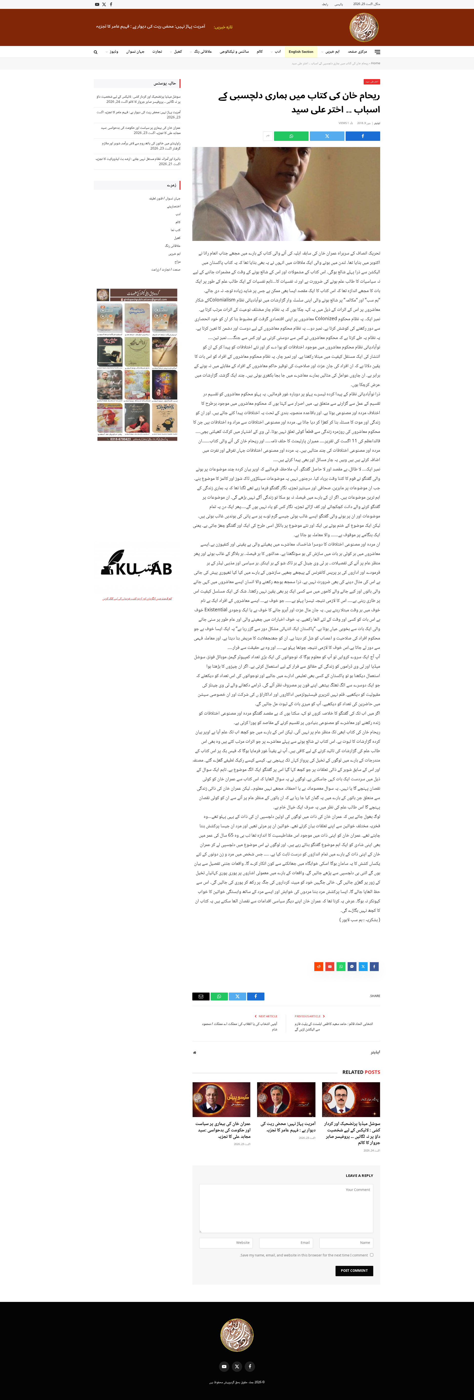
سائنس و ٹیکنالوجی (234, 51)
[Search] (96, 52)
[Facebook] (397, 265)
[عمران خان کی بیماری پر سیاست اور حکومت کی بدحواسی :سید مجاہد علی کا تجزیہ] (221, 1099)
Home (375, 63)
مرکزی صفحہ (357, 51)
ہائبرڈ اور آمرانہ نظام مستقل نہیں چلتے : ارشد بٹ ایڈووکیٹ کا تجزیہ (137, 159)
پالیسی (339, 4)
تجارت (157, 51)
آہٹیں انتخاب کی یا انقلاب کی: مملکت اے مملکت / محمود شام (239, 1027)
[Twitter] (397, 278)
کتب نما (175, 230)
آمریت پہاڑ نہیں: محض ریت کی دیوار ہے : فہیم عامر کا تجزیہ (287, 1127)
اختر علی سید (372, 82)
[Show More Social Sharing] (268, 136)
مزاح (177, 262)
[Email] (397, 303)
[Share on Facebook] (363, 136)
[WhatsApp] (397, 291)
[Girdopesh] (364, 27)
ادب (278, 51)
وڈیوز (114, 51)
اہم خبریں (332, 51)
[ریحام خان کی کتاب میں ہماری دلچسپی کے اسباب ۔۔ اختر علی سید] (286, 194)
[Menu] (377, 52)
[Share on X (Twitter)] (327, 136)
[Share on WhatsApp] (291, 136)
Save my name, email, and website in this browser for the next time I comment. (304, 1256)
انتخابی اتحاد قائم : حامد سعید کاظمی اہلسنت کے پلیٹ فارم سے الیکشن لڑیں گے (334, 1027)
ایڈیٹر (377, 123)
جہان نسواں (135, 51)
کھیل (178, 51)
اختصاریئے (173, 207)
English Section (301, 52)
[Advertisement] (137, 492)
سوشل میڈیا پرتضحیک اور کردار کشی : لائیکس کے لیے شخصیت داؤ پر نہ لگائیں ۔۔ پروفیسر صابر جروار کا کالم (352, 1133)
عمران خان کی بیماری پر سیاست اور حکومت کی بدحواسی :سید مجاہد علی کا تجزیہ (185, 26)
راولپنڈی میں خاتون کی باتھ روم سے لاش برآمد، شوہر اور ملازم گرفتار (141, 146)
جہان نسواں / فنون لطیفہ (164, 199)
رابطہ (325, 4)
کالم (260, 51)
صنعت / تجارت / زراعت (165, 270)
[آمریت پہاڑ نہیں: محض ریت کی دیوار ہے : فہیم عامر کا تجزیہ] (286, 1099)
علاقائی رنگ (203, 51)
